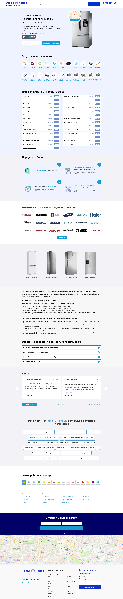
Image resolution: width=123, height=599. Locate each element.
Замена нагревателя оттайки (30, 133)
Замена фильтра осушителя (70, 122)
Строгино (64, 491)
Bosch (49, 586)
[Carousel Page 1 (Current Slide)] (58, 404)
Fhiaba (92, 458)
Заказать (57, 96)
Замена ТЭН (26, 103)
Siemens (50, 593)
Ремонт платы (26, 118)
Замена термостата (28, 107)
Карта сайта (70, 593)
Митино (64, 494)
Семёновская (65, 502)
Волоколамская (26, 494)
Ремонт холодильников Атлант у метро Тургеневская (80, 442)
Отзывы (69, 584)
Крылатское (45, 496)
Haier (97, 447)
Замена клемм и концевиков (71, 137)
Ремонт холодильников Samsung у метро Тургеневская (45, 437)
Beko (49, 579)
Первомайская (26, 491)
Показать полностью (70, 392)
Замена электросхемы (69, 100)
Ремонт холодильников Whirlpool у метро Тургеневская (40, 458)
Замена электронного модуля (71, 129)
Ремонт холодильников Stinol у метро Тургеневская (76, 453)
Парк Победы (26, 496)
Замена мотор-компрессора (30, 125)
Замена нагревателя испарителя (31, 140)
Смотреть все (61, 237)
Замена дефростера (28, 144)
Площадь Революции (48, 499)
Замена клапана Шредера (70, 133)
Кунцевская (65, 505)
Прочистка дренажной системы (71, 96)
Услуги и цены (48, 4)
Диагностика (26, 100)
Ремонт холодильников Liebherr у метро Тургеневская (78, 437)
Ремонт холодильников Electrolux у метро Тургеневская (71, 447)
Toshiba (92, 447)
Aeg (97, 458)
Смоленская (85, 496)
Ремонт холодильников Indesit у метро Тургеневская (43, 442)
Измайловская (46, 491)
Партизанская (26, 499)
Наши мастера (64, 4)
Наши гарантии (71, 579)
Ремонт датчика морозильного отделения (74, 114)
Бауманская (85, 494)
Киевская (44, 494)
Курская (44, 502)
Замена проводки (68, 144)
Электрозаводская (67, 499)
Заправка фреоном (28, 111)
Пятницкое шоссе (47, 505)
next (106, 388)
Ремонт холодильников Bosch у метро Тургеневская (38, 432)
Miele (61, 442)
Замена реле (67, 103)
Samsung (50, 591)
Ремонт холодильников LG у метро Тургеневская (46, 453)
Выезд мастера (26, 96)
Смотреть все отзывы (94, 404)
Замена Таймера (27, 122)
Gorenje (90, 432)
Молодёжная (85, 491)
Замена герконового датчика (71, 140)
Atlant (49, 576)
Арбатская (25, 502)
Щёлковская (85, 499)
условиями (66, 533)
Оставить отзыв (29, 404)
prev (17, 388)
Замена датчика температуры (71, 111)
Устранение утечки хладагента (30, 114)
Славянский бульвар (67, 496)
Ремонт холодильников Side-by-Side (90, 278)
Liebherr (50, 584)
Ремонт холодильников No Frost (71, 278)
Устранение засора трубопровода (72, 125)
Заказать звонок (90, 587)
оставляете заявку (41, 170)
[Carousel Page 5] (63, 404)
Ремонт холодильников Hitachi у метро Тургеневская (73, 458)
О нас (56, 4)
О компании (70, 574)
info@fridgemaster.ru (85, 576)
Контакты (78, 4)
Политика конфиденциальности (29, 582)
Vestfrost (96, 432)
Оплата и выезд (71, 581)
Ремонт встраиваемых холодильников (31, 278)
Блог (72, 4)
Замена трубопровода (69, 107)
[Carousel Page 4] (62, 404)
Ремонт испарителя (28, 137)
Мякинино (25, 505)
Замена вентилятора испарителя (72, 118)
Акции (68, 586)
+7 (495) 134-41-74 (88, 570)
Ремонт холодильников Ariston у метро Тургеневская (39, 447)
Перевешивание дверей (29, 129)
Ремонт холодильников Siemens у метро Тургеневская (70, 432)
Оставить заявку (94, 4)
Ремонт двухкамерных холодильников (51, 278)
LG (49, 588)
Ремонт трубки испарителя (29, 148)
